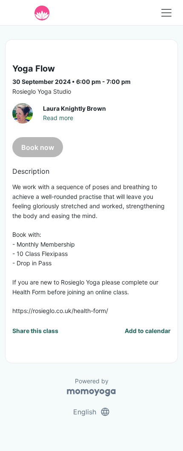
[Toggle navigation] (166, 13)
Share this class (35, 330)
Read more (58, 117)
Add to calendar (148, 330)
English (91, 412)
